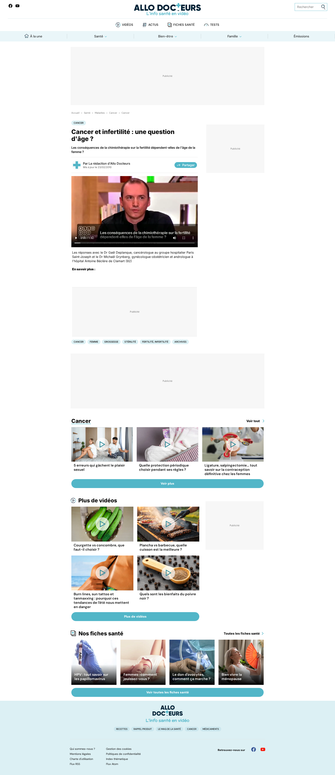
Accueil (75, 112)
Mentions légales (80, 754)
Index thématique (117, 759)
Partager (188, 165)
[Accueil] (167, 713)
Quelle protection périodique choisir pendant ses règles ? (164, 467)
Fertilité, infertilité (155, 341)
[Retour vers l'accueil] (167, 9)
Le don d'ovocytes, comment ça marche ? (192, 676)
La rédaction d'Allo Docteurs (109, 163)
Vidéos (127, 25)
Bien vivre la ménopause (232, 676)
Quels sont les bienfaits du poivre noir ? (168, 596)
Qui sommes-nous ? (82, 749)
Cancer (113, 112)
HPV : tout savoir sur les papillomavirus (91, 676)
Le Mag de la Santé (169, 729)
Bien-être (165, 36)
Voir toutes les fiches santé (167, 692)
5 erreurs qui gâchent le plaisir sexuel (99, 467)
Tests (214, 25)
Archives (180, 341)
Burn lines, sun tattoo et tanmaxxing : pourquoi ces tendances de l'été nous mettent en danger (101, 600)
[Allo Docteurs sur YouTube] (17, 6)
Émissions (301, 36)
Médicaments (211, 729)
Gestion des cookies (118, 749)
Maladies (100, 112)
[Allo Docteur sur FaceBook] (10, 6)
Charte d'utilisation (81, 759)
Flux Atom (112, 764)
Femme (94, 341)
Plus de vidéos (97, 500)
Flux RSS (75, 764)
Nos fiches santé (101, 633)
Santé (98, 36)
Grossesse (111, 341)
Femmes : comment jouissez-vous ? (140, 676)
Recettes (121, 729)
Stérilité (130, 341)
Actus (153, 25)
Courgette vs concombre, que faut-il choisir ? (99, 547)
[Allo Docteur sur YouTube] (263, 749)
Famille (232, 36)
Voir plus (167, 483)
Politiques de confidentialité (123, 754)
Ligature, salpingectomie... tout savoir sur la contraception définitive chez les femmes (231, 469)
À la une (36, 36)
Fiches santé (184, 25)
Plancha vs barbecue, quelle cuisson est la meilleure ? (163, 547)
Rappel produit (143, 729)
